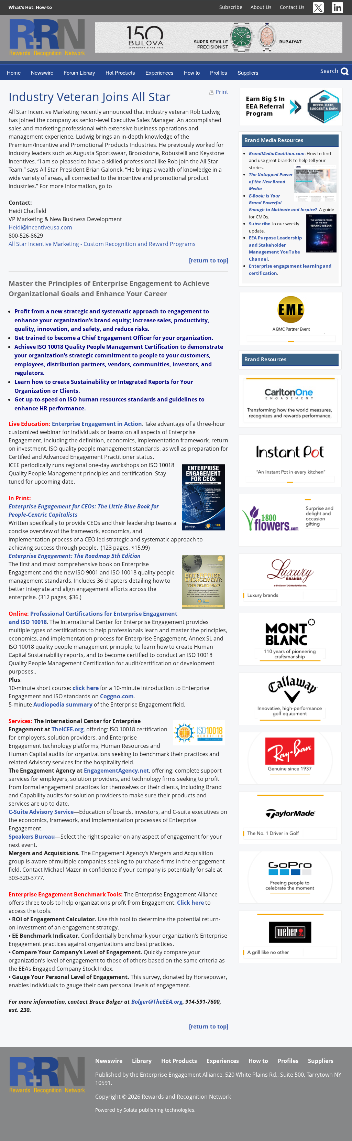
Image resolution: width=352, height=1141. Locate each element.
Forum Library (79, 72)
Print (222, 92)
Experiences (159, 72)
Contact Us (292, 7)
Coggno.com (117, 696)
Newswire (42, 72)
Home (14, 72)
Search (329, 71)
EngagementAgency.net (116, 770)
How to (192, 72)
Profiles (218, 72)
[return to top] (208, 260)
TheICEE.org (68, 729)
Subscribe (230, 7)
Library (142, 1061)
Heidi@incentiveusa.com (40, 227)
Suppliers (248, 72)
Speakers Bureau (32, 836)
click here (86, 688)
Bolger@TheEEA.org (157, 1001)
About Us (261, 7)
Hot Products (120, 72)
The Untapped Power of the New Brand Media (271, 181)
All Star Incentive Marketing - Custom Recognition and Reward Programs (102, 244)
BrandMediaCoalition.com (277, 153)
